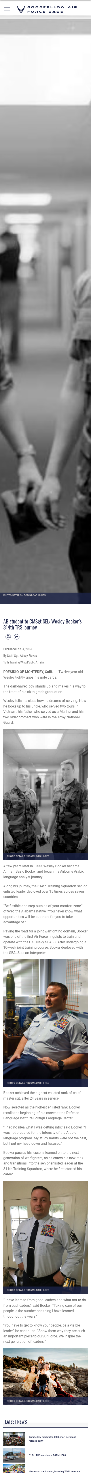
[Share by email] (16, 636)
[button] (7, 9)
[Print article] (8, 636)
